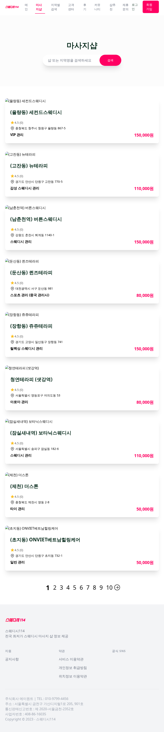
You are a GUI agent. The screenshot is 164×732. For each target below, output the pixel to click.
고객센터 (71, 7)
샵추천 (113, 7)
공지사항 (12, 659)
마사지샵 (39, 7)
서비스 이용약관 (71, 659)
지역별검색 (55, 7)
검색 (110, 60)
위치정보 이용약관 (73, 676)
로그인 (135, 7)
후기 (84, 7)
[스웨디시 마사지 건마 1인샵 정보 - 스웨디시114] (12, 7)
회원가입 (149, 7)
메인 (26, 7)
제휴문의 (126, 7)
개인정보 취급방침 (73, 667)
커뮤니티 (97, 7)
